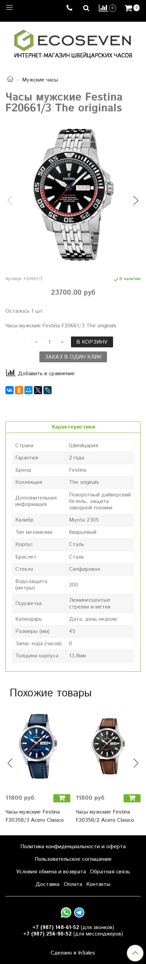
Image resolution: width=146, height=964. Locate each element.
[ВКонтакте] (9, 390)
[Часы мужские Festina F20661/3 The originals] (73, 195)
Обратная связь (110, 872)
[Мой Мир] (28, 390)
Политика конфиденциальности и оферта (73, 847)
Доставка (47, 884)
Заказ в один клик (73, 357)
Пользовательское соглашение (73, 859)
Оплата (73, 884)
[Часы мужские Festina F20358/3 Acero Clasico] (37, 746)
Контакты (98, 884)
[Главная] (10, 80)
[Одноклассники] (19, 390)
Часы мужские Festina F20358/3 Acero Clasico (34, 816)
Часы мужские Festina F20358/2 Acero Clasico (105, 816)
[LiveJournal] (47, 390)
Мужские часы (40, 80)
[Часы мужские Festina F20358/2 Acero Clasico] (108, 746)
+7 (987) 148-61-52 (55, 927)
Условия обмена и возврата (51, 872)
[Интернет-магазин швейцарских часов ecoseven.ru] (73, 42)
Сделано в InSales (73, 953)
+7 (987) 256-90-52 (47, 934)
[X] (38, 390)
